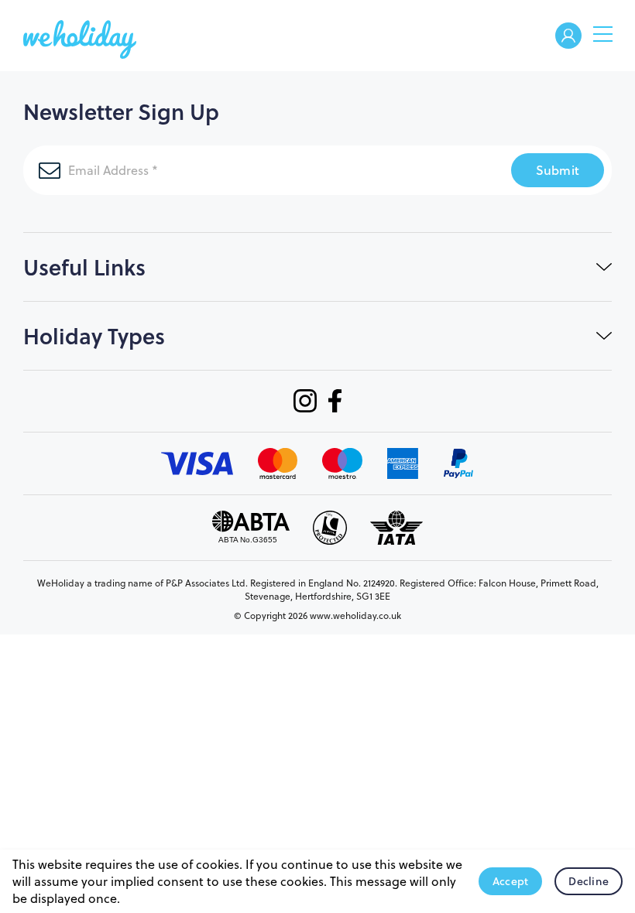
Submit (558, 170)
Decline (588, 881)
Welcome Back (568, 36)
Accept (511, 881)
